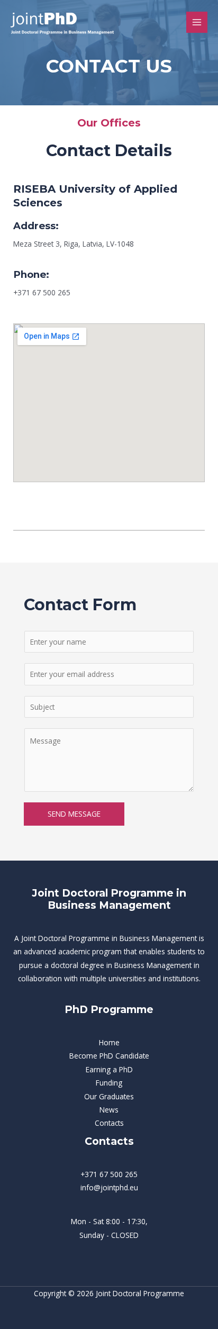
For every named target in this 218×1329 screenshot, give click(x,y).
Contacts (109, 1123)
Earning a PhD (109, 1069)
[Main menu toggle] (197, 22)
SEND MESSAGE (74, 814)
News (109, 1110)
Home (109, 1042)
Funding (109, 1083)
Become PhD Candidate (109, 1056)
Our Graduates (109, 1096)
